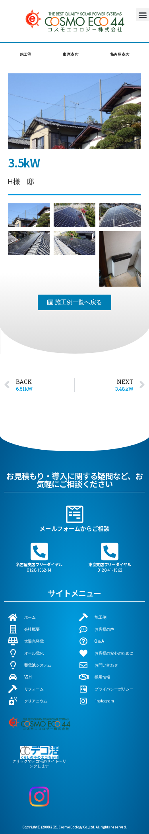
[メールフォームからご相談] (75, 514)
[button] (142, 14)
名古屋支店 (120, 54)
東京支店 (70, 54)
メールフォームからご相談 (74, 528)
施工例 (25, 54)
